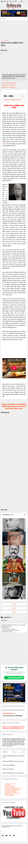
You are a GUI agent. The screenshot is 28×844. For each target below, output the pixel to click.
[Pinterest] (10, 1)
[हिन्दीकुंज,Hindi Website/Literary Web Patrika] (14, 9)
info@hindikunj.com (8, 713)
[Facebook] (4, 1)
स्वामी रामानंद (6, 569)
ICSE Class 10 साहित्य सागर (10, 787)
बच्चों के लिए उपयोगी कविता (9, 795)
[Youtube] (2, 1)
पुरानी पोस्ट (14, 608)
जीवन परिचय (6, 40)
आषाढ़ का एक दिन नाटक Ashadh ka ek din (13, 793)
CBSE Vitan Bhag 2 (9, 794)
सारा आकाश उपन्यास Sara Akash (11, 792)
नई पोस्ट (14, 604)
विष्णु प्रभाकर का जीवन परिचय (8, 85)
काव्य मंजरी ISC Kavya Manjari (10, 791)
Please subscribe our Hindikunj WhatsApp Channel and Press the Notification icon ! (14, 406)
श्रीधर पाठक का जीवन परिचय (8, 87)
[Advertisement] (10, 30)
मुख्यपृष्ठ (14, 612)
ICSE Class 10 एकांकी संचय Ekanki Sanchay (13, 788)
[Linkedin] (15, 1)
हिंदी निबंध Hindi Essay (9, 786)
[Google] (13, 1)
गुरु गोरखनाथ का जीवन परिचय (10, 582)
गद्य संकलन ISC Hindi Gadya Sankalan (12, 790)
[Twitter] (7, 1)
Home (2, 40)
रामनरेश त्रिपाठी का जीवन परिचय (9, 83)
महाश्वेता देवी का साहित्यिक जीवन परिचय (13, 99)
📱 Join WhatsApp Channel (14, 677)
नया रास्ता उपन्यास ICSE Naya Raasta (12, 789)
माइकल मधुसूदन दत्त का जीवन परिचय (11, 596)
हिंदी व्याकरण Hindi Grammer (10, 783)
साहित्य (3, 144)
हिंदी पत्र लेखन (7, 784)
